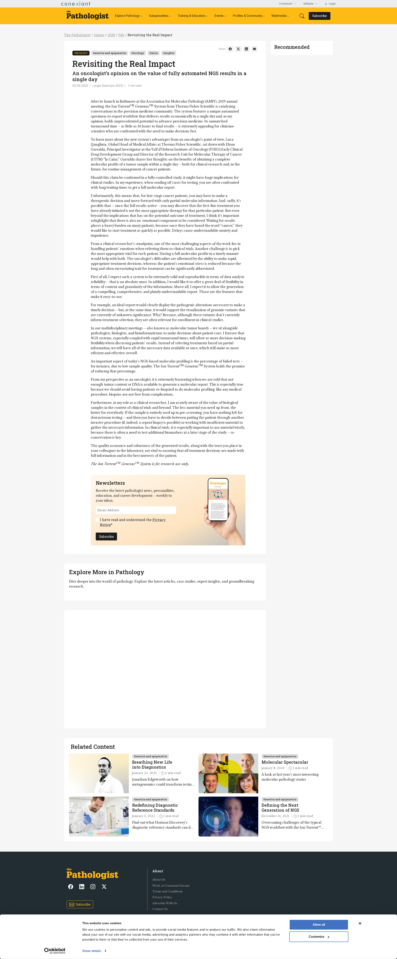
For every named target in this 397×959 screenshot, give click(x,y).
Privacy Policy (162, 897)
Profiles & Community (247, 16)
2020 (111, 35)
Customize (316, 936)
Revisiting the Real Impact (150, 35)
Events (219, 16)
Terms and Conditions (167, 891)
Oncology (81, 53)
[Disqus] (165, 668)
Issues (99, 35)
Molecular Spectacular (285, 762)
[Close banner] (360, 923)
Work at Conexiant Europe (171, 885)
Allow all (319, 924)
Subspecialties (158, 16)
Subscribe (106, 537)
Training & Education (191, 16)
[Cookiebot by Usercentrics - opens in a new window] (55, 951)
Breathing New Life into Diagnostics (152, 764)
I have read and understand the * (133, 522)
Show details (91, 951)
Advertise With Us (164, 903)
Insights (168, 53)
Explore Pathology (127, 16)
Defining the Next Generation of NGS (280, 808)
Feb (121, 35)
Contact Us (160, 909)
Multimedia (279, 16)
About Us (158, 879)
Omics (153, 53)
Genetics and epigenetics (109, 53)
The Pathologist (77, 35)
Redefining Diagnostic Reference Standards (155, 808)
